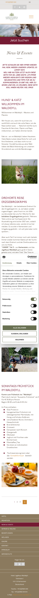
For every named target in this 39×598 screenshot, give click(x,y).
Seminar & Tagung (9, 529)
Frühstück (6, 520)
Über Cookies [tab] (32, 263)
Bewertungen (7, 533)
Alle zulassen (19, 328)
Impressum (6, 550)
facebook (15, 7)
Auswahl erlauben (19, 334)
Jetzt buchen (19, 40)
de (30, 2)
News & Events (7, 525)
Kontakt (5, 546)
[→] (25, 502)
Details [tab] (19, 263)
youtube (19, 7)
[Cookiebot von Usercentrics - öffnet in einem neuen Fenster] (28, 257)
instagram (24, 7)
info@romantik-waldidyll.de (22, 595)
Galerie (4, 541)
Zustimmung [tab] (7, 263)
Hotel (4, 516)
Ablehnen (19, 339)
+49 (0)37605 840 (10, 2)
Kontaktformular (17, 456)
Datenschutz (7, 554)
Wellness (5, 537)
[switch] (34, 305)
